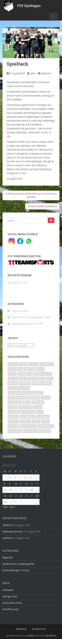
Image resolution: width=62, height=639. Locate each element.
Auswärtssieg (47, 364)
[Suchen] (51, 220)
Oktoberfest (25, 407)
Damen (12, 373)
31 (15, 501)
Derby (21, 373)
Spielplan (13, 416)
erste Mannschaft (43, 373)
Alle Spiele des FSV (17, 282)
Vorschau (13, 426)
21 (37, 489)
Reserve (37, 407)
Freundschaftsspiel (17, 378)
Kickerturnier (15, 402)
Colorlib (30, 635)
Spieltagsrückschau (12, 531)
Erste (29, 373)
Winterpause (15, 431)
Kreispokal (38, 402)
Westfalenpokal (46, 426)
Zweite (46, 431)
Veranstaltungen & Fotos (25, 323)
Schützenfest (28, 411)
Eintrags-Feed (9, 596)
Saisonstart (14, 411)
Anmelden (7, 590)
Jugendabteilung (16, 397)
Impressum (21, 629)
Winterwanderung (32, 431)
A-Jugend (13, 364)
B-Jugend (29, 369)
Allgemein (46, 73)
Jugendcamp (33, 397)
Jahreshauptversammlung (21, 392)
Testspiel (25, 421)
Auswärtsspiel (15, 369)
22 (5, 495)
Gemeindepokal (36, 378)
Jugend (39, 392)
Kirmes (27, 402)
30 (10, 501)
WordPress (51, 635)
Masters (12, 407)
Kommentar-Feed (11, 602)
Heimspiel (25, 383)
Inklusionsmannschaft (19, 388)
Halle (49, 378)
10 (15, 483)
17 (15, 489)
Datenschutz (39, 629)
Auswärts (33, 364)
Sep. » (12, 506)
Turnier (36, 421)
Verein (45, 421)
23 (10, 495)
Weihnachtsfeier (28, 426)
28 (37, 495)
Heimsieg (13, 383)
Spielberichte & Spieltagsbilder (28, 317)
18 (21, 489)
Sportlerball (42, 416)
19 (26, 489)
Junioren (45, 397)
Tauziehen (13, 421)
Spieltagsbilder (27, 416)
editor (33, 73)
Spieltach (7, 525)
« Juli (4, 506)
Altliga (23, 364)
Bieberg (40, 369)
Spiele (39, 411)
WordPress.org (10, 609)
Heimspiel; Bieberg (42, 383)
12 (26, 483)
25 (21, 495)
